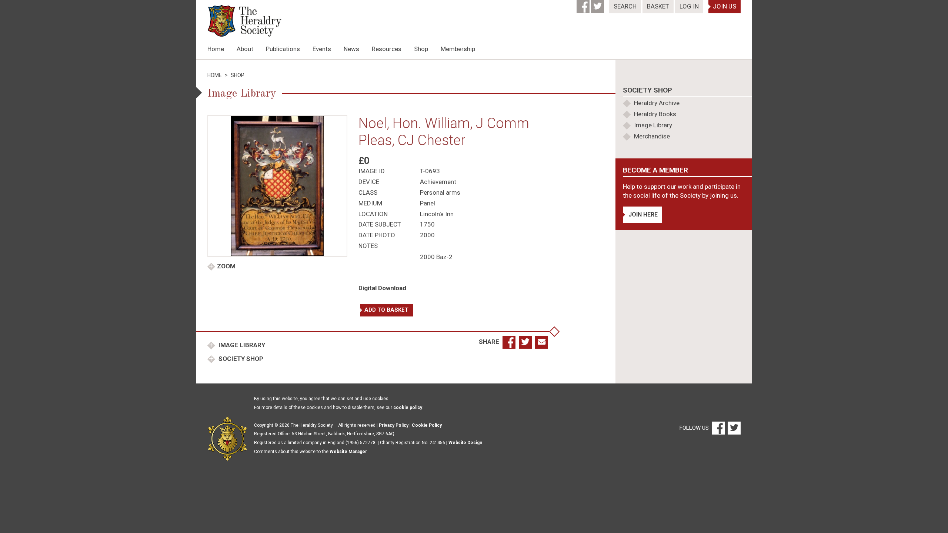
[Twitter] (598, 4)
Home (215, 49)
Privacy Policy (393, 425)
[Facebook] (584, 4)
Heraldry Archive (657, 103)
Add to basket (386, 309)
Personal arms (440, 192)
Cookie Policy (427, 425)
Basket (658, 6)
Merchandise (652, 136)
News (351, 49)
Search (625, 6)
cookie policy (407, 407)
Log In (689, 6)
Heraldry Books (655, 114)
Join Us (724, 6)
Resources (386, 49)
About (245, 49)
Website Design (465, 442)
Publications (283, 49)
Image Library (241, 345)
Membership (458, 49)
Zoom (226, 266)
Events (322, 49)
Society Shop (240, 358)
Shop (421, 49)
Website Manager (348, 451)
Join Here (643, 214)
